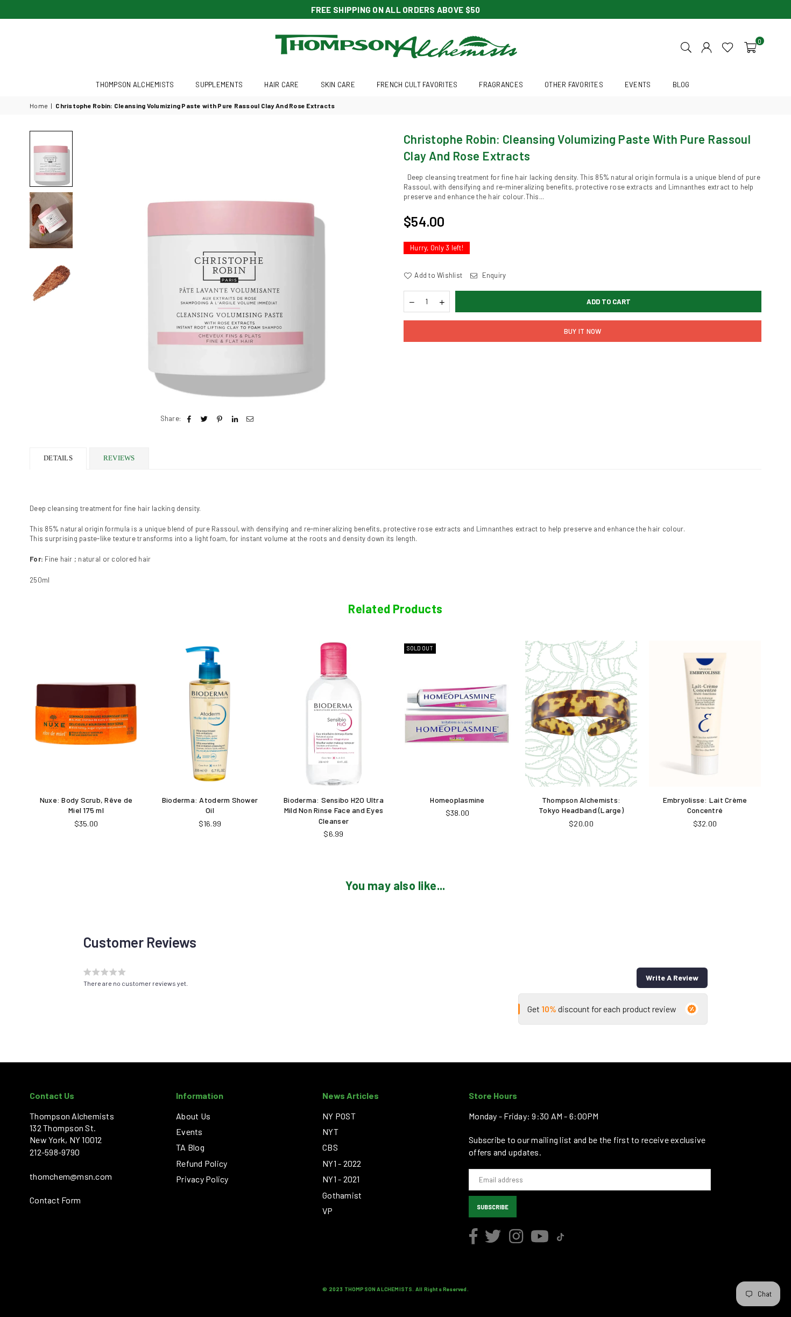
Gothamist (342, 1195)
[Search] (686, 46)
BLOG (681, 84)
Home (39, 105)
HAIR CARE (281, 84)
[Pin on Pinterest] (220, 418)
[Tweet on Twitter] (205, 418)
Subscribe (492, 1206)
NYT (330, 1131)
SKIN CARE (338, 84)
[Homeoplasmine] (457, 713)
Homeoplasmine (457, 799)
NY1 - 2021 (341, 1179)
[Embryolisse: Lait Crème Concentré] (705, 713)
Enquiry (493, 275)
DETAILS (58, 458)
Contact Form (55, 1200)
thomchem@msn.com (71, 1176)
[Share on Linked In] (235, 418)
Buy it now (583, 331)
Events (189, 1131)
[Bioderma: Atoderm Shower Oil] (210, 713)
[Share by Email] (250, 418)
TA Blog (190, 1147)
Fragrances (501, 84)
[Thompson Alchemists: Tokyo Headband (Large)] (581, 713)
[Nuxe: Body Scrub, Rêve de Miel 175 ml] (86, 713)
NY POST (339, 1116)
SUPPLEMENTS (219, 84)
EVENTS (638, 84)
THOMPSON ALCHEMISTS (135, 84)
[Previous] (92, 265)
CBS (330, 1147)
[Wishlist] (728, 46)
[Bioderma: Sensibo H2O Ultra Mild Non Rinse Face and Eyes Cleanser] (334, 713)
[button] (750, 46)
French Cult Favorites (417, 84)
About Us (193, 1116)
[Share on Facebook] (189, 418)
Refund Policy (201, 1163)
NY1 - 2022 (342, 1163)
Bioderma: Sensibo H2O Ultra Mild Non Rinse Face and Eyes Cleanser (334, 810)
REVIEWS (119, 458)
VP (327, 1211)
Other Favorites (574, 84)
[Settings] (706, 46)
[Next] (372, 265)
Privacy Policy (202, 1179)
